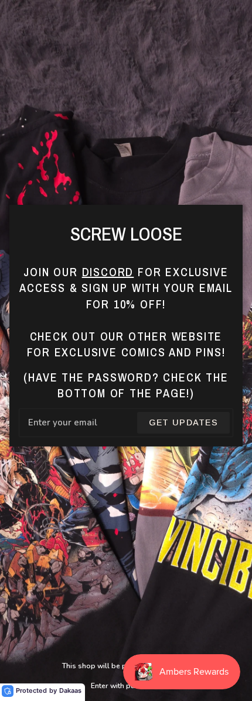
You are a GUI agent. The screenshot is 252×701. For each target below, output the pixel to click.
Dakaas (70, 690)
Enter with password (126, 685)
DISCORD (108, 272)
